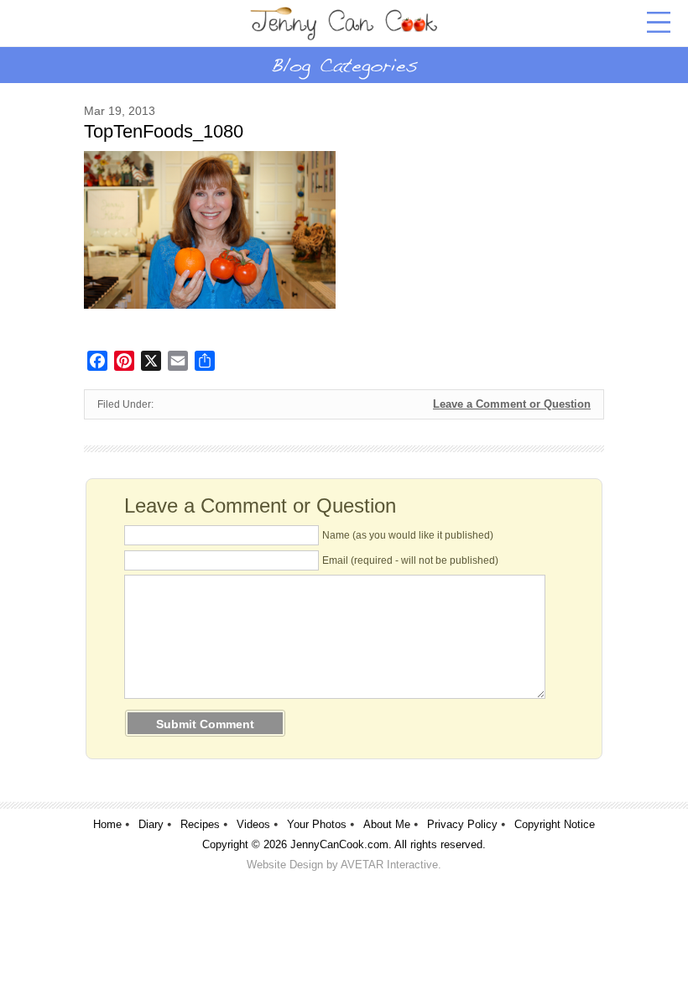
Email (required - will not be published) (410, 560)
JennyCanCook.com (339, 844)
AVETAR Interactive (389, 864)
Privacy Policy (462, 824)
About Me (386, 824)
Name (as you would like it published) (407, 535)
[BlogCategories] (344, 64)
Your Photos (317, 824)
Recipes (200, 824)
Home (107, 824)
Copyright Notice (554, 824)
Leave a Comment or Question (512, 404)
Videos (253, 824)
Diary (151, 824)
